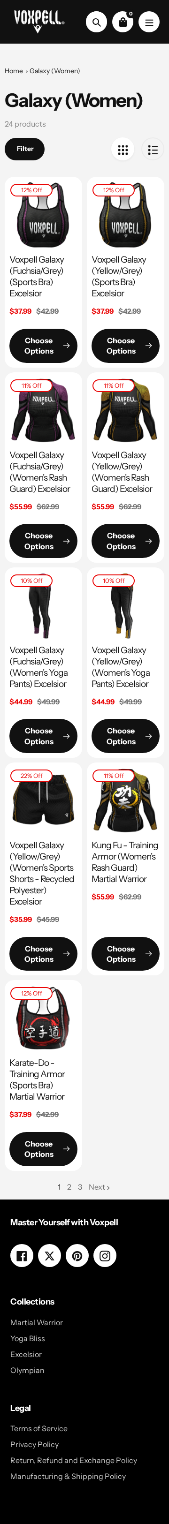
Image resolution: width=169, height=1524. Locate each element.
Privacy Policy (34, 1444)
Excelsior (26, 1354)
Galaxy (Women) (55, 71)
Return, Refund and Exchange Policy (73, 1460)
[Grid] (122, 148)
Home (14, 71)
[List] (152, 148)
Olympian (27, 1370)
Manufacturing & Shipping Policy (68, 1476)
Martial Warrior (36, 1322)
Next (97, 1187)
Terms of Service (39, 1428)
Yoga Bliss (27, 1338)
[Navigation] (149, 21)
